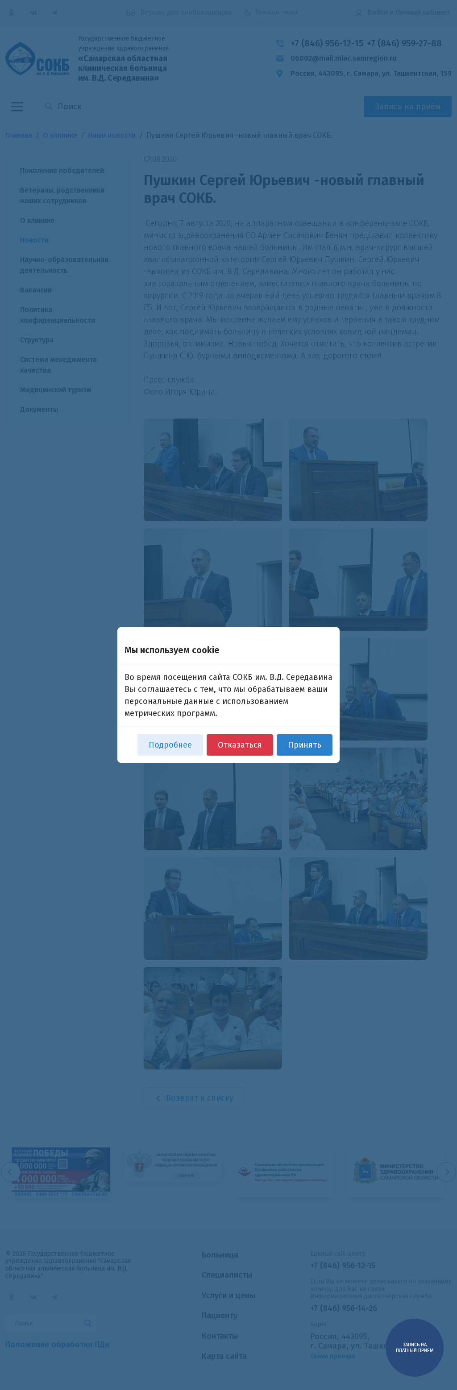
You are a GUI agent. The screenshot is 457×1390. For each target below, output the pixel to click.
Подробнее (170, 745)
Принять (304, 745)
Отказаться (240, 745)
